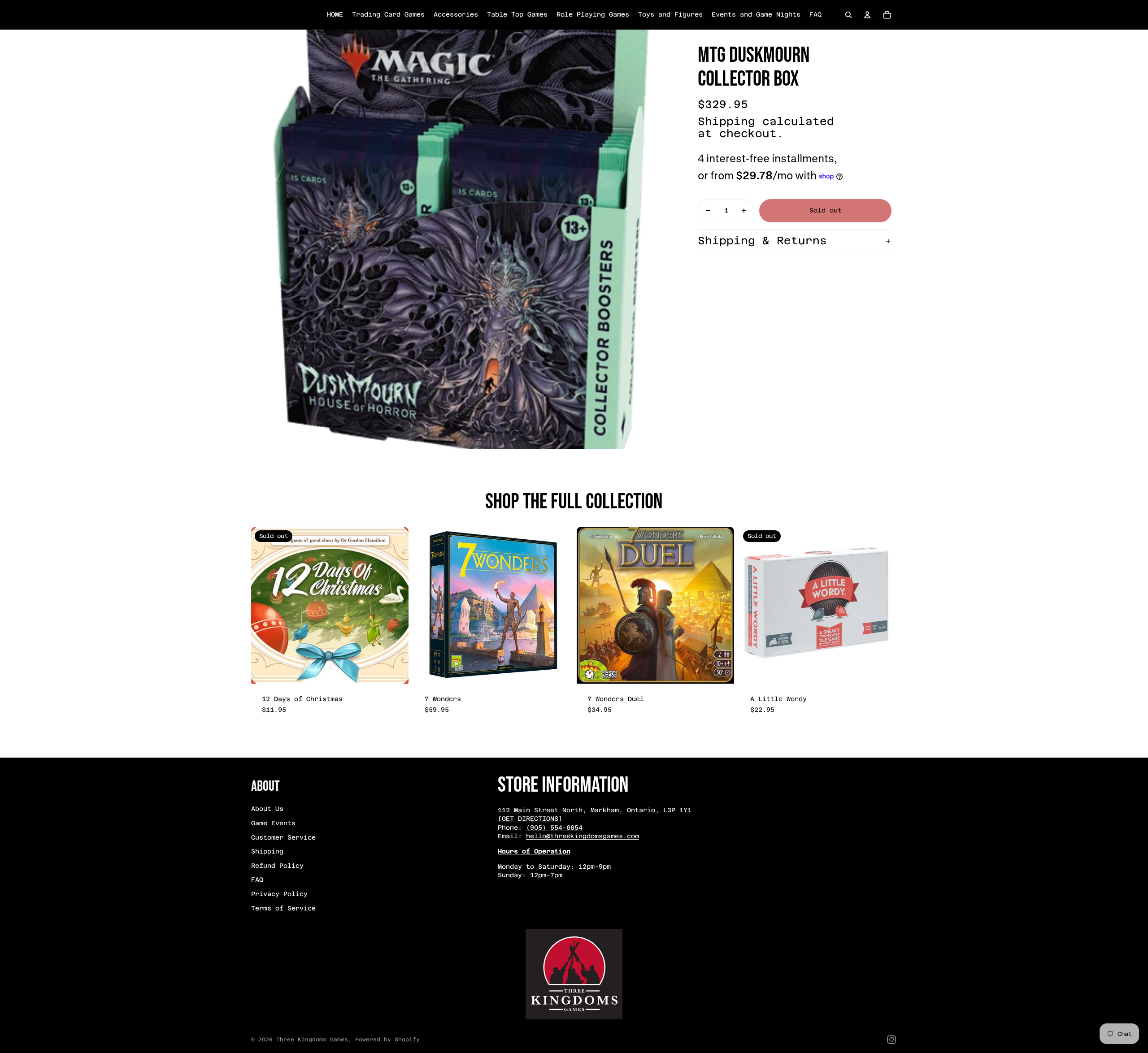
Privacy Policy (279, 893)
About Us (267, 808)
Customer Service (283, 837)
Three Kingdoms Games (312, 1039)
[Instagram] (891, 1039)
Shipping (267, 851)
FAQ (257, 879)
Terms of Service (283, 908)
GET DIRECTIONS (530, 818)
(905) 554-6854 (554, 827)
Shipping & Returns (762, 240)
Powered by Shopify (387, 1039)
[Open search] (848, 15)
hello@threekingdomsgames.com (582, 836)
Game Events (273, 823)
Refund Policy (277, 865)
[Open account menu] (867, 15)
